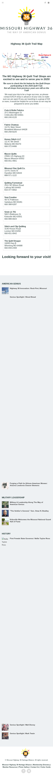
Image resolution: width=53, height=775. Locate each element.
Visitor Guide (45, 767)
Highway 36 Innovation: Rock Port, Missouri (28, 288)
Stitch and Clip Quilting (15, 226)
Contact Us (35, 767)
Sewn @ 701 (10, 212)
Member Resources (10, 767)
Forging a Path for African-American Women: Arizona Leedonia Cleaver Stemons (28, 484)
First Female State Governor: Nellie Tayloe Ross (30, 538)
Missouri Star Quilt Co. (14, 168)
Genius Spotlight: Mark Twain (22, 733)
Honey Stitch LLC (12, 139)
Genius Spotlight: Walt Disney (22, 725)
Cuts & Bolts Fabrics (14, 110)
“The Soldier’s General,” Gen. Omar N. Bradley (29, 511)
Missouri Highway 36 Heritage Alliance (17, 765)
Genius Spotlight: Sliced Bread (23, 297)
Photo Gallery (24, 767)
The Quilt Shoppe (12, 241)
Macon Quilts (10, 154)
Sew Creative (10, 197)
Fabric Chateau (11, 125)
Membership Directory (41, 765)
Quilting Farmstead (13, 183)
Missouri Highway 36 (26, 28)
